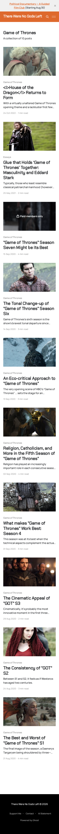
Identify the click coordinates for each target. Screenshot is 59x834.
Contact (30, 813)
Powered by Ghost (29, 820)
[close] (55, 5)
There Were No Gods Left (22, 16)
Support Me (15, 813)
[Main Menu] (53, 16)
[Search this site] (47, 16)
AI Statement (44, 813)
